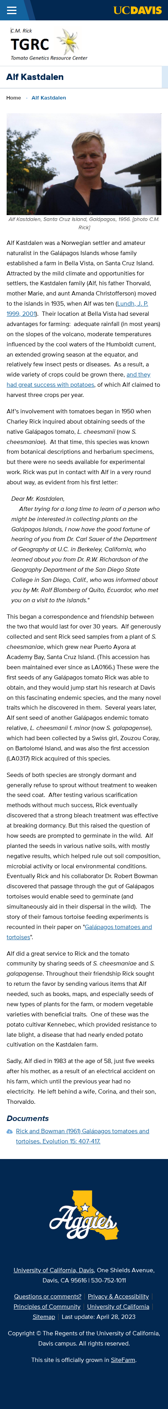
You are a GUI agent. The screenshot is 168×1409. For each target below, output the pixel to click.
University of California (118, 1306)
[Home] (48, 42)
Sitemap (44, 1316)
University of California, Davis (54, 1270)
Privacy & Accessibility (118, 1296)
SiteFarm (123, 1359)
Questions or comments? (47, 1296)
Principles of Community (47, 1306)
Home (13, 97)
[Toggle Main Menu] (11, 10)
